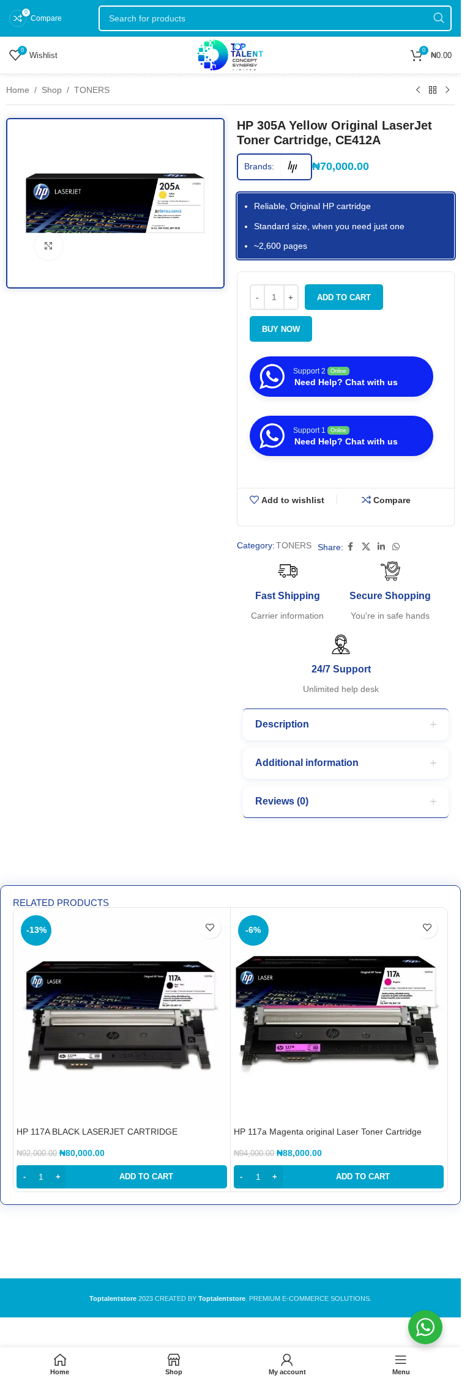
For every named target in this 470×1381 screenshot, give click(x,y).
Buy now (281, 329)
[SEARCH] (439, 18)
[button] (122, 1176)
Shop (52, 90)
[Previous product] (418, 90)
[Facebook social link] (350, 547)
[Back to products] (432, 90)
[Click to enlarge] (48, 246)
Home (17, 90)
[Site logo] (230, 54)
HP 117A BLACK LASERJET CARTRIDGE (97, 1131)
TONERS (92, 90)
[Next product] (447, 90)
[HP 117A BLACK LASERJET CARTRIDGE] (122, 1016)
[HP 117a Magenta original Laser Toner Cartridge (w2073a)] (339, 1016)
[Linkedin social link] (381, 547)
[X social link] (366, 547)
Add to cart (344, 297)
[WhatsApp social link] (396, 547)
